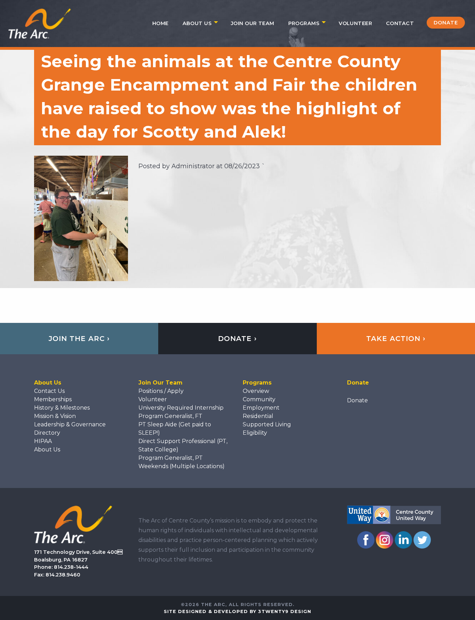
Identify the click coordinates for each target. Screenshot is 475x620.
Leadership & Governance (70, 424)
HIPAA (43, 441)
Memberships (53, 399)
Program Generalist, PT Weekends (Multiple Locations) (181, 462)
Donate (446, 23)
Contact (400, 23)
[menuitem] (160, 23)
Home (160, 23)
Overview (256, 391)
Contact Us (49, 391)
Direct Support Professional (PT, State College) (182, 445)
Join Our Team (252, 23)
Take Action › (396, 338)
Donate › (237, 338)
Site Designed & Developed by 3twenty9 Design (237, 611)
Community (259, 399)
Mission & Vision (55, 416)
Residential (258, 416)
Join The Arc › (79, 338)
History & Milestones (62, 407)
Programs (303, 23)
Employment (261, 407)
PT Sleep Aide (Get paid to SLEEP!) (174, 428)
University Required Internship (181, 407)
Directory (47, 432)
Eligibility (255, 432)
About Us (197, 23)
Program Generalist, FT (170, 416)
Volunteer (355, 23)
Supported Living (267, 424)
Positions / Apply (161, 391)
